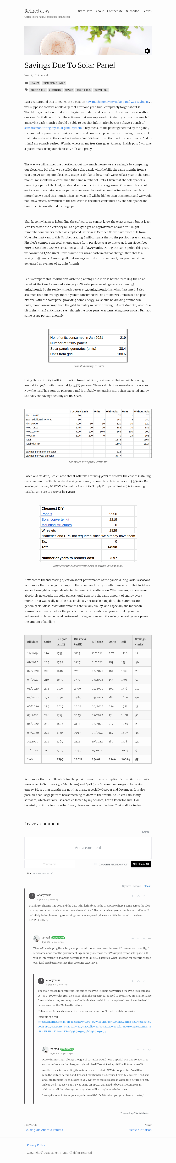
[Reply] (133, 896)
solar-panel (84, 89)
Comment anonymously (113, 864)
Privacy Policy (36, 1145)
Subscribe (132, 11)
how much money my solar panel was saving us (117, 101)
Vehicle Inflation (140, 1130)
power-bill (101, 89)
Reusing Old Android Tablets (43, 1130)
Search (147, 11)
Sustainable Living (54, 83)
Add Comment (141, 864)
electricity (55, 89)
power (69, 89)
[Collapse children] (149, 896)
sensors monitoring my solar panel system (53, 128)
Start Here (85, 11)
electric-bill (38, 89)
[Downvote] (144, 896)
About (100, 11)
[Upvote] (138, 896)
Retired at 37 (37, 11)
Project (35, 83)
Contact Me (115, 11)
